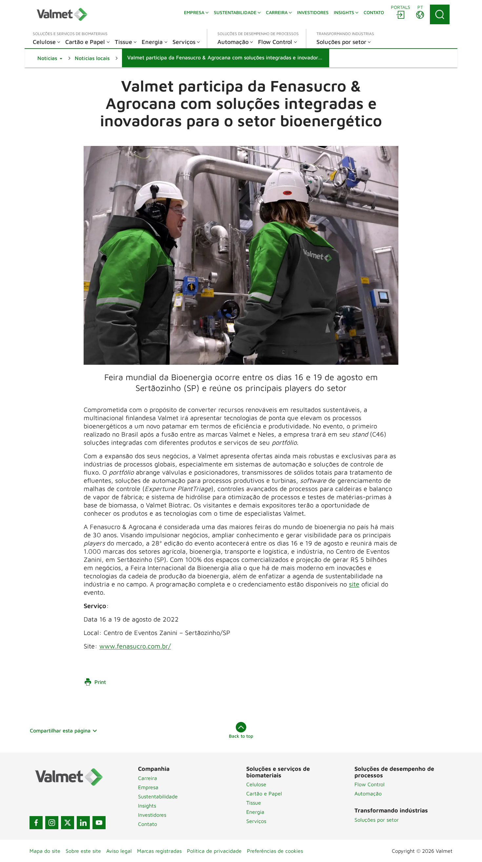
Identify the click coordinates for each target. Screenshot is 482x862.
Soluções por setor (376, 820)
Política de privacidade (214, 851)
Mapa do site (45, 851)
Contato (147, 824)
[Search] (440, 14)
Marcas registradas (159, 851)
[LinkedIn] (83, 822)
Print (100, 682)
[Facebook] (36, 822)
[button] (49, 58)
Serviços (256, 821)
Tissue (253, 803)
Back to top (241, 736)
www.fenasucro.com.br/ (135, 646)
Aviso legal (119, 851)
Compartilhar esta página (60, 730)
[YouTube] (99, 822)
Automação (368, 793)
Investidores (152, 815)
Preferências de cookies (275, 851)
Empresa (148, 787)
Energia (255, 812)
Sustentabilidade (158, 796)
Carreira (147, 778)
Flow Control (369, 784)
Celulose (256, 784)
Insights (147, 806)
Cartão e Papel (264, 793)
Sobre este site (83, 851)
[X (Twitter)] (67, 822)
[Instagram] (51, 822)
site (354, 584)
